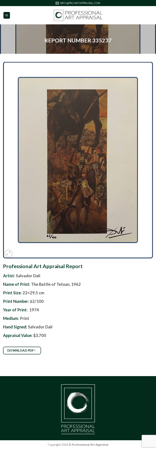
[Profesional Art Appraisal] (78, 15)
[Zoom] (8, 254)
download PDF (21, 350)
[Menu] (6, 15)
